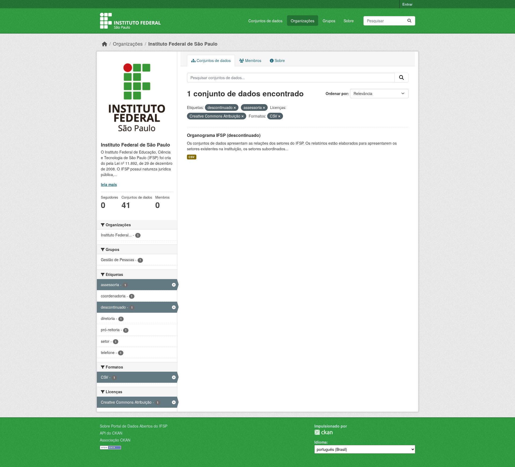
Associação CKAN (115, 440)
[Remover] (235, 107)
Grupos (329, 20)
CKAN (323, 432)
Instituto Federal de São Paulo (183, 43)
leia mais (109, 184)
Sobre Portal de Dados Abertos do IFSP (133, 426)
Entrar (407, 4)
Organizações (302, 20)
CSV (191, 157)
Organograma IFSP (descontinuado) (223, 135)
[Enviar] (409, 20)
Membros (252, 60)
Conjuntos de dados (265, 20)
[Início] (104, 43)
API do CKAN (111, 433)
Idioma (320, 442)
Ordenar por (337, 93)
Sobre (349, 20)
